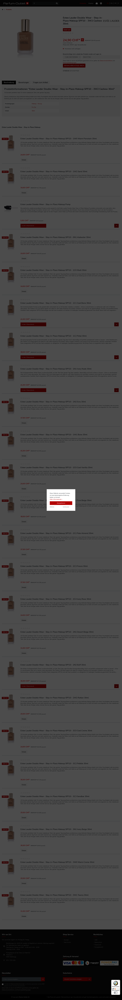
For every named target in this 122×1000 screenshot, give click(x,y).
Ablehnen (52, 507)
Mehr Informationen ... (56, 499)
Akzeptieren (61, 503)
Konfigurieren (66, 507)
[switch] (116, 993)
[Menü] (119, 981)
